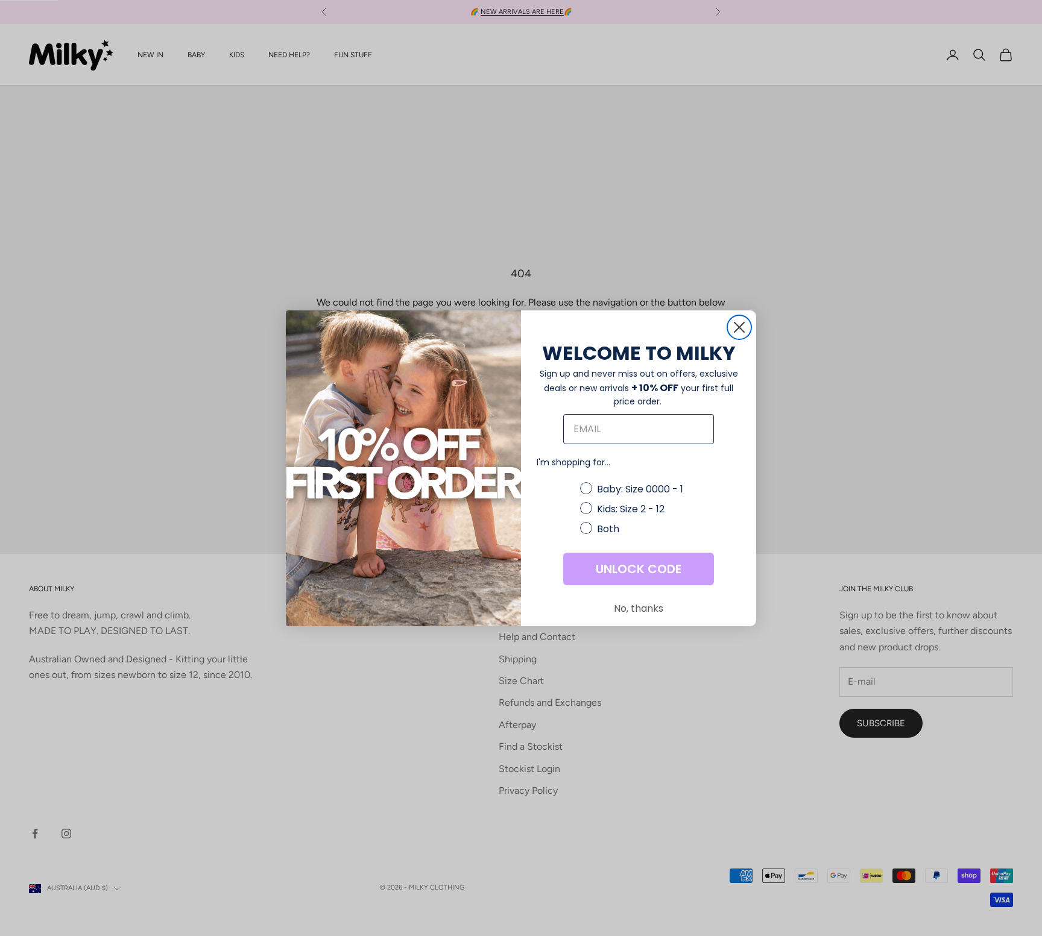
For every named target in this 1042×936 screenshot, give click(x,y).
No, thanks (638, 608)
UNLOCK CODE (638, 569)
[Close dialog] (739, 327)
